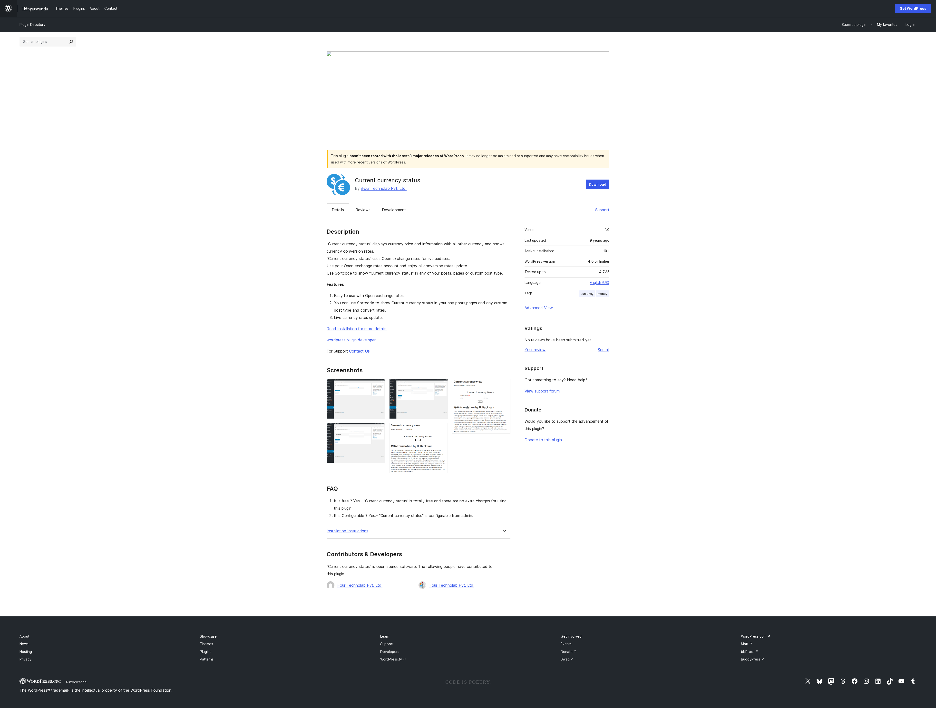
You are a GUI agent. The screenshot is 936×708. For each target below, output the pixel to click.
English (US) (599, 282)
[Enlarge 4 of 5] (441, 429)
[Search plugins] (71, 42)
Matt (746, 644)
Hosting (26, 652)
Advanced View (539, 307)
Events (566, 644)
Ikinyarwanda (76, 682)
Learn (384, 636)
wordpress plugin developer (351, 339)
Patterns (207, 659)
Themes (206, 644)
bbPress (750, 652)
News (24, 644)
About (24, 636)
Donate (569, 652)
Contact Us (359, 351)
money (602, 294)
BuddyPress (753, 659)
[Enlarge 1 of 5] (378, 385)
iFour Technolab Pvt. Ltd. (384, 188)
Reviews (362, 209)
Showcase (208, 636)
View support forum (542, 391)
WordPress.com (755, 636)
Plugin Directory (32, 24)
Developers (389, 652)
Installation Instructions (347, 531)
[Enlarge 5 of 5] (503, 385)
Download (597, 184)
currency (587, 294)
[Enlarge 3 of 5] (441, 385)
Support (602, 209)
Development (394, 209)
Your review (535, 349)
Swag (567, 659)
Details (338, 209)
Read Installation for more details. (357, 328)
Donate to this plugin (543, 439)
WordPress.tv (393, 659)
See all (603, 349)
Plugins (205, 652)
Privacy (25, 659)
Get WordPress (913, 8)
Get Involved (571, 636)
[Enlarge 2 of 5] (378, 429)
